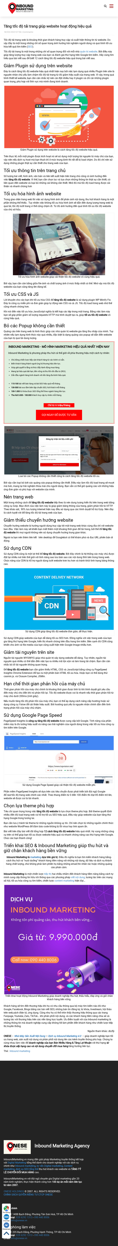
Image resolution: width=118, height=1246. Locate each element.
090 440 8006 (41, 1217)
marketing (35, 857)
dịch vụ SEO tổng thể (27, 1169)
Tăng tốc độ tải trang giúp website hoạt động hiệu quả (48, 26)
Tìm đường (6, 1212)
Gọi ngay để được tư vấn (59, 414)
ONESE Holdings (14, 1191)
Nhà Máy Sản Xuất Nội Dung (29, 1036)
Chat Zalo (6, 1221)
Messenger (6, 1229)
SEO (30, 46)
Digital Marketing (17, 1162)
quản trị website (88, 51)
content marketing (64, 880)
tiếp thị (47, 873)
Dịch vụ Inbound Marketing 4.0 (64, 1036)
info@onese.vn (19, 1220)
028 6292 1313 (24, 1217)
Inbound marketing (20, 1051)
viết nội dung (78, 877)
